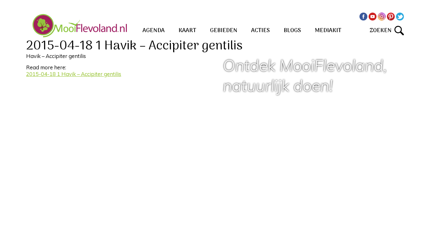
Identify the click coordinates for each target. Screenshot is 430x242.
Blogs (292, 30)
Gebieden (223, 30)
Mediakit (328, 30)
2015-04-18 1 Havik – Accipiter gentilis (73, 74)
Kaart (187, 30)
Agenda (154, 30)
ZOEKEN (382, 30)
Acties (260, 30)
